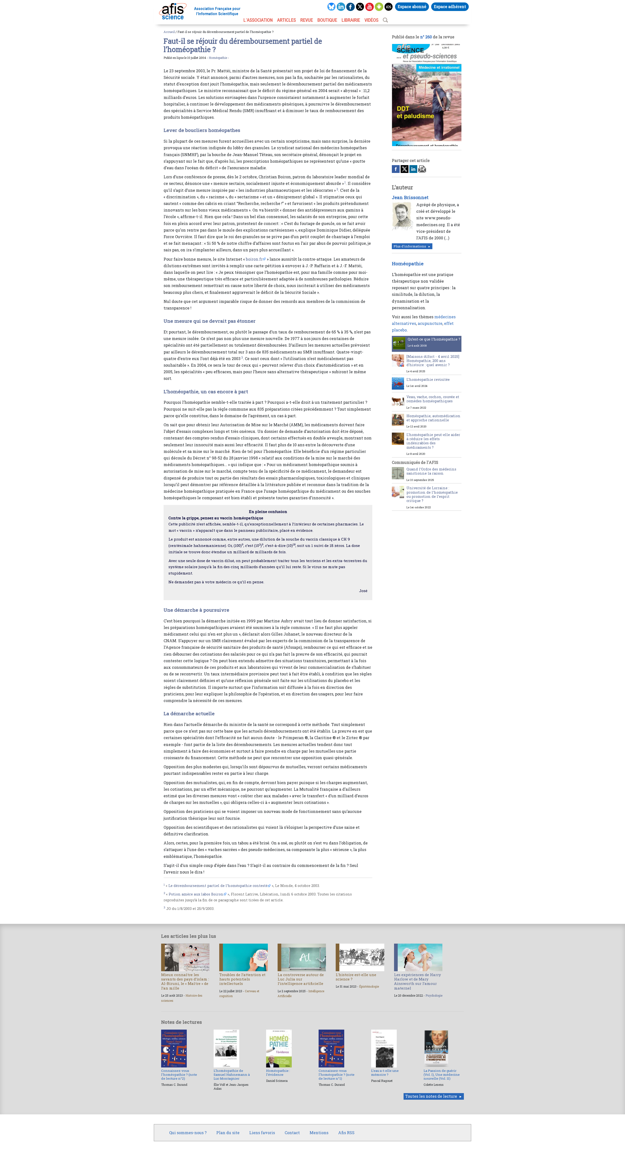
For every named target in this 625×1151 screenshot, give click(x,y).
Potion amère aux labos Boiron (196, 894)
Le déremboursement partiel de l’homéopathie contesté (218, 885)
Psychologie (434, 995)
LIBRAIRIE (351, 20)
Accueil (169, 32)
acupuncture (430, 323)
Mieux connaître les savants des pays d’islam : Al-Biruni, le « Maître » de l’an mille (185, 981)
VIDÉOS (371, 20)
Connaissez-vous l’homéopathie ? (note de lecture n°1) (336, 1074)
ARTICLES (286, 20)
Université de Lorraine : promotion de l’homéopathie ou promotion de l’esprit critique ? (432, 494)
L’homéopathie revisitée (428, 379)
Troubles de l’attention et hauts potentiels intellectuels (242, 979)
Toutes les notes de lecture (431, 1096)
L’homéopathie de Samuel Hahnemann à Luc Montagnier (232, 1074)
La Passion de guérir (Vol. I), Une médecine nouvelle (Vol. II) (442, 1074)
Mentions (319, 1132)
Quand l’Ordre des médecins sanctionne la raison (431, 471)
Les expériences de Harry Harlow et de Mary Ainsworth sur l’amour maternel (417, 981)
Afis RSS (346, 1132)
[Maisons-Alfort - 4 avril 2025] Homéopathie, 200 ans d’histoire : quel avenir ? (432, 360)
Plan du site (228, 1132)
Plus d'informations (410, 246)
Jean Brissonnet (410, 197)
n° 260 (426, 36)
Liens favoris (262, 1132)
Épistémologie (369, 986)
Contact (292, 1132)
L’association (258, 20)
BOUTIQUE (327, 20)
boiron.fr (254, 259)
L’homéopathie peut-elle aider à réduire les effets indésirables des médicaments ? (433, 441)
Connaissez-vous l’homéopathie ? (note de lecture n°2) (179, 1074)
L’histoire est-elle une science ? (356, 976)
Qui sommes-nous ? (188, 1132)
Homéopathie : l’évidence (278, 1072)
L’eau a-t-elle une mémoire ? (385, 1072)
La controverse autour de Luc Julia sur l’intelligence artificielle (301, 979)
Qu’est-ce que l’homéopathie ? (434, 339)
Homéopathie (218, 58)
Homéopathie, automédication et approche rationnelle (433, 418)
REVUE (306, 20)
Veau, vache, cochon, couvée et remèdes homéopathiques (432, 398)
